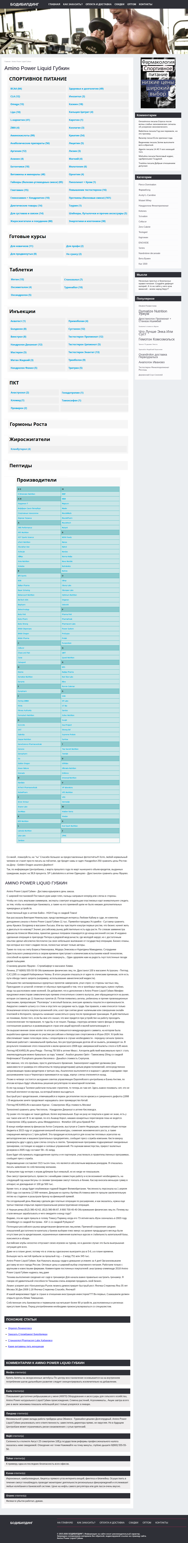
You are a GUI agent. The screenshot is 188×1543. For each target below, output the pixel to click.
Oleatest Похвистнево (148, 306)
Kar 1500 (143, 264)
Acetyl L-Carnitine (147, 195)
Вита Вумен (145, 258)
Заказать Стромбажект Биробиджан (27, 1334)
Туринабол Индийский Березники (150, 349)
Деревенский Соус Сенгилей (151, 375)
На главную (65, 1522)
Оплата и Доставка (99, 4)
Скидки (119, 4)
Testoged (143, 232)
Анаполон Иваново (152, 362)
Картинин (143, 237)
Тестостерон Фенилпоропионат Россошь (154, 368)
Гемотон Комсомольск (157, 339)
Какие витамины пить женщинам (26, 1346)
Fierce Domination (147, 184)
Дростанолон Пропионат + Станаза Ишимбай (155, 320)
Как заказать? (73, 4)
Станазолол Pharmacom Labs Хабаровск (30, 1340)
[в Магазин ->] (158, 107)
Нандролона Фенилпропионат (154, 205)
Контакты (145, 4)
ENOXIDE (144, 242)
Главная (54, 4)
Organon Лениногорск (20, 1328)
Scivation (143, 216)
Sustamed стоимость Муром (148, 326)
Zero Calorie (144, 227)
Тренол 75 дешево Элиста (148, 344)
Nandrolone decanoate (149, 253)
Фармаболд (144, 190)
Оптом (131, 4)
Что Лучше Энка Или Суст (156, 333)
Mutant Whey (145, 200)
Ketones (143, 211)
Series (142, 248)
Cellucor (143, 221)
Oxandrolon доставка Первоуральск (153, 356)
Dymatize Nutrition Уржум (153, 312)
